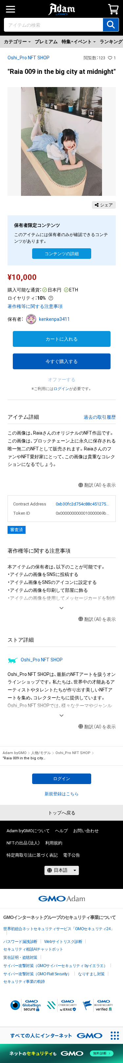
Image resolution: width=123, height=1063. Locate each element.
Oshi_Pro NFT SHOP (29, 57)
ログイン (61, 388)
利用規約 (53, 842)
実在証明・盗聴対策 (20, 957)
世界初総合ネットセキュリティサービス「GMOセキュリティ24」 (58, 928)
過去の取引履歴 (100, 417)
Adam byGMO (15, 753)
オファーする (61, 379)
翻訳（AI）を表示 (100, 485)
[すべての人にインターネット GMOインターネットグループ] (53, 1035)
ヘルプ (61, 830)
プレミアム (46, 41)
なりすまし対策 (91, 974)
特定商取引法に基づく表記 (32, 855)
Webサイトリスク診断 (63, 941)
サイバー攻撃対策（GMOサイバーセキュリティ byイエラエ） (55, 965)
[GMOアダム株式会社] (61, 898)
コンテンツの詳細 (62, 253)
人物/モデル (41, 753)
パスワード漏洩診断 (20, 941)
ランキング (111, 41)
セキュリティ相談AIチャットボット (33, 949)
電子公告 (71, 855)
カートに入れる (62, 339)
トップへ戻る (61, 812)
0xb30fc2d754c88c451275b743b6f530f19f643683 (83, 503)
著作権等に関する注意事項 (35, 306)
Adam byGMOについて (28, 830)
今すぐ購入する (62, 361)
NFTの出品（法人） (23, 842)
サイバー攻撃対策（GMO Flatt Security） (37, 974)
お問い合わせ (86, 830)
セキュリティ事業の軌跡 (24, 981)
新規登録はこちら (62, 793)
